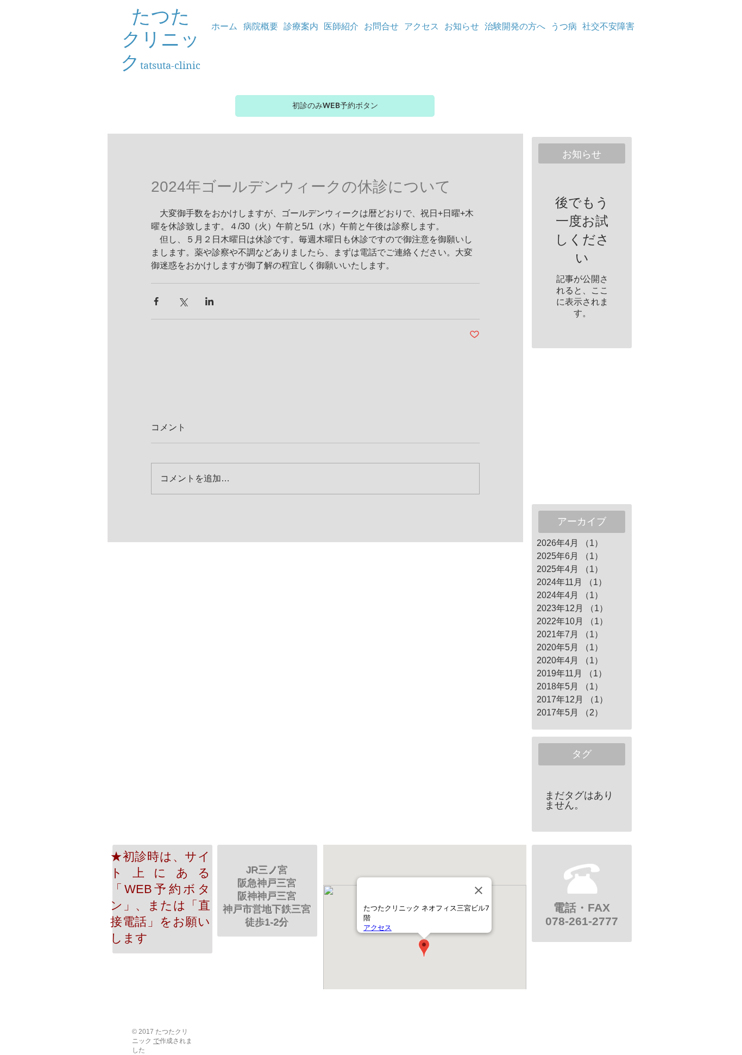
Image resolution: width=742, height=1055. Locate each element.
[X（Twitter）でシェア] (183, 301)
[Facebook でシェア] (156, 301)
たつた (160, 16)
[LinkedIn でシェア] (209, 301)
